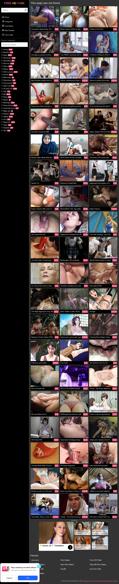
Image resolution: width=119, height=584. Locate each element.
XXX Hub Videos (37, 573)
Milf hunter (8, 77)
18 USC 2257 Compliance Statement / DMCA (103, 581)
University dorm (10, 108)
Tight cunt (8, 86)
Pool (6, 119)
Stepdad (8, 128)
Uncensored (9, 83)
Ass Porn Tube (95, 569)
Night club (7, 111)
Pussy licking (10, 105)
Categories (8, 21)
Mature (8, 69)
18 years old (10, 89)
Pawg (7, 97)
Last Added (8, 26)
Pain (6, 130)
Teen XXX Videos (67, 564)
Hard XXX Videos (38, 564)
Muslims (8, 52)
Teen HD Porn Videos (98, 564)
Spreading (8, 61)
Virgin (7, 125)
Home (6, 17)
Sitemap (85, 581)
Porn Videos (65, 560)
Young (7, 49)
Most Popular (9, 30)
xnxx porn (35, 560)
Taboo (7, 66)
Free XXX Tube (95, 560)
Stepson (8, 114)
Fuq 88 (63, 569)
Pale (6, 91)
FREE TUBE (14, 3)
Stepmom (9, 122)
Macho (6, 100)
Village (7, 116)
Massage (8, 102)
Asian (7, 55)
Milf (6, 94)
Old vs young (10, 72)
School (8, 75)
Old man (8, 63)
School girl (9, 58)
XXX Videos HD (37, 569)
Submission (9, 80)
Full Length (8, 35)
